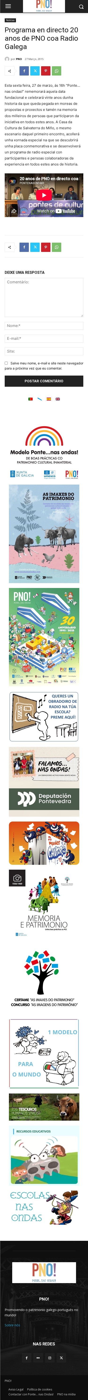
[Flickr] (38, 1357)
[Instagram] (49, 1357)
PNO (19, 59)
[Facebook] (24, 71)
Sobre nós (12, 1325)
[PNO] (8, 59)
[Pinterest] (45, 71)
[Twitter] (35, 71)
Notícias (10, 20)
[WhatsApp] (56, 71)
